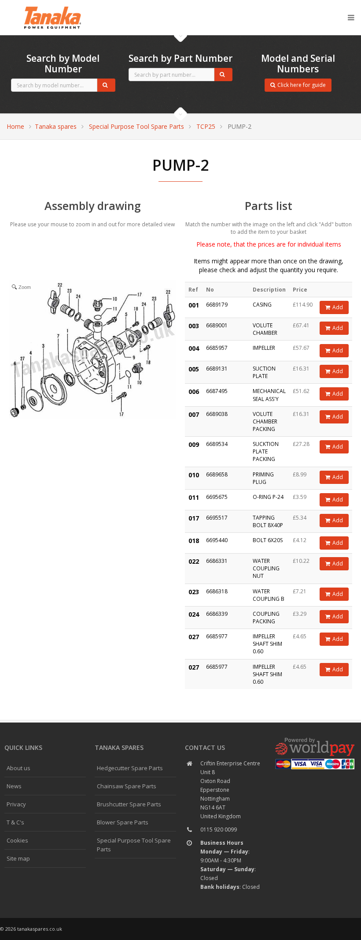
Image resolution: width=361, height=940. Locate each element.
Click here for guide (301, 85)
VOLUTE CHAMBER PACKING (265, 421)
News (14, 786)
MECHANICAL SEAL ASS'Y (269, 394)
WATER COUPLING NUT (266, 568)
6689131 (217, 368)
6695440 (217, 540)
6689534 (217, 444)
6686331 (217, 561)
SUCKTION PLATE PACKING (266, 451)
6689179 (217, 304)
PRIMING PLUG (263, 478)
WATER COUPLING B (268, 595)
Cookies (17, 840)
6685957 (217, 348)
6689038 (217, 414)
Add (337, 307)
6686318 (217, 591)
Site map (18, 858)
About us (18, 768)
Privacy (16, 804)
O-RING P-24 (268, 497)
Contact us (205, 747)
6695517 (217, 517)
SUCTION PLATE (264, 372)
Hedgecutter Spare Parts (130, 768)
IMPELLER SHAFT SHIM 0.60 (267, 644)
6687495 (217, 391)
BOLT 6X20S (268, 540)
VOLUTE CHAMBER (265, 329)
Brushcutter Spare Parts (129, 804)
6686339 (217, 614)
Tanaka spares (56, 126)
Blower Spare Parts (122, 822)
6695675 (217, 497)
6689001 (217, 325)
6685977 (217, 636)
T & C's (15, 822)
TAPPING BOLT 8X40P (268, 521)
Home (15, 126)
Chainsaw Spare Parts (126, 786)
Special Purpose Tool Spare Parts (136, 126)
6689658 (217, 474)
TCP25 (205, 126)
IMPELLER (264, 348)
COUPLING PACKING (266, 617)
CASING (262, 304)
